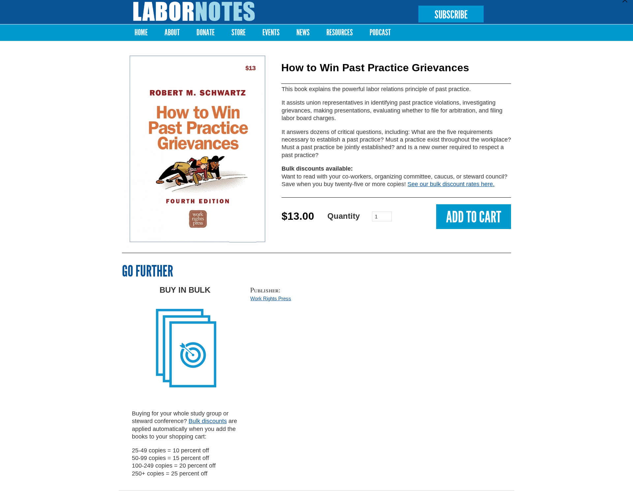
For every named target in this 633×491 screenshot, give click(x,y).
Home (141, 32)
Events (271, 32)
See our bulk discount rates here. (451, 184)
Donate (205, 32)
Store (238, 32)
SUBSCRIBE (451, 14)
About (172, 32)
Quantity (343, 216)
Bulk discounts (208, 421)
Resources (339, 32)
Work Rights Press (270, 298)
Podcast (380, 32)
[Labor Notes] (194, 11)
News (303, 32)
